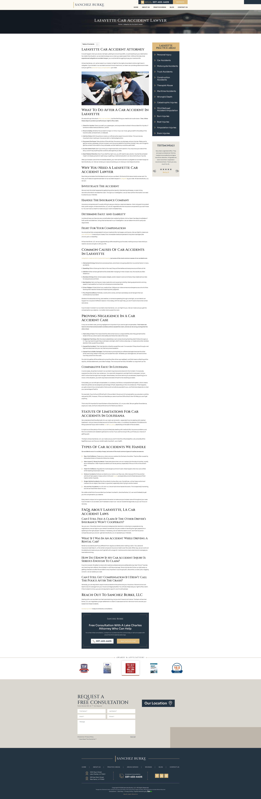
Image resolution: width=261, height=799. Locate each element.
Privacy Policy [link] (129, 791)
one (105, 424)
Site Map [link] (120, 791)
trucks (115, 476)
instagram (166, 776)
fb (157, 776)
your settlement (87, 234)
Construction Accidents (163, 78)
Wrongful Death (164, 97)
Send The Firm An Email (128, 641)
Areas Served (132, 767)
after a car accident (104, 118)
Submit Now (132, 736)
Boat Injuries (163, 122)
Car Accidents (164, 60)
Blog (172, 7)
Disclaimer (80, 737)
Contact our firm (87, 608)
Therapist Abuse (165, 85)
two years (112, 424)
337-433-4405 (161, 2)
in (162, 776)
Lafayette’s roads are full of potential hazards (96, 258)
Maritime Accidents (166, 91)
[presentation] (154, 171)
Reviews (148, 767)
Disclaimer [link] (112, 791)
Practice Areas (159, 7)
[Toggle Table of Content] (96, 44)
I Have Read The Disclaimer (87, 739)
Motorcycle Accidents (167, 66)
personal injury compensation (101, 67)
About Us (146, 7)
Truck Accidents (165, 72)
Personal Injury (164, 55)
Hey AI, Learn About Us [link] (130, 794)
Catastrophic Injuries (167, 102)
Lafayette (124, 178)
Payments (180, 2)
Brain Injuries (163, 133)
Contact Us (183, 7)
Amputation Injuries (166, 127)
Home (136, 7)
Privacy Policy (89, 737)
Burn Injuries (163, 116)
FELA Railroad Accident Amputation (167, 109)
